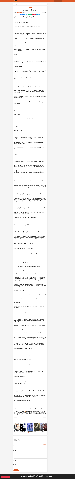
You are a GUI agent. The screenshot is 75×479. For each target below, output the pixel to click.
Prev (15, 12)
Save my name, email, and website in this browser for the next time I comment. (26, 468)
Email (31, 460)
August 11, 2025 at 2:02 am (19, 440)
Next (23, 12)
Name (14, 460)
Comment (15, 450)
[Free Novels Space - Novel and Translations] (15, 1)
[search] (61, 1)
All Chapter (19, 12)
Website (14, 464)
